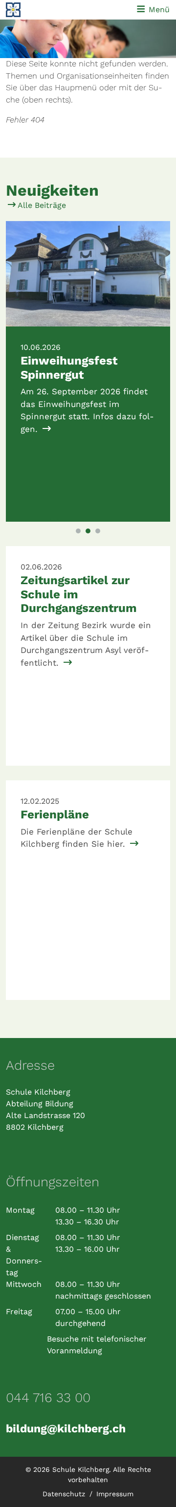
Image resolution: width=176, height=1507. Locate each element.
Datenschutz (65, 1494)
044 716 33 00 (48, 1397)
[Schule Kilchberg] (36, 9)
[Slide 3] (97, 531)
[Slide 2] (88, 531)
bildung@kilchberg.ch (66, 1428)
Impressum (114, 1494)
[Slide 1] (78, 531)
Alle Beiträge (41, 205)
